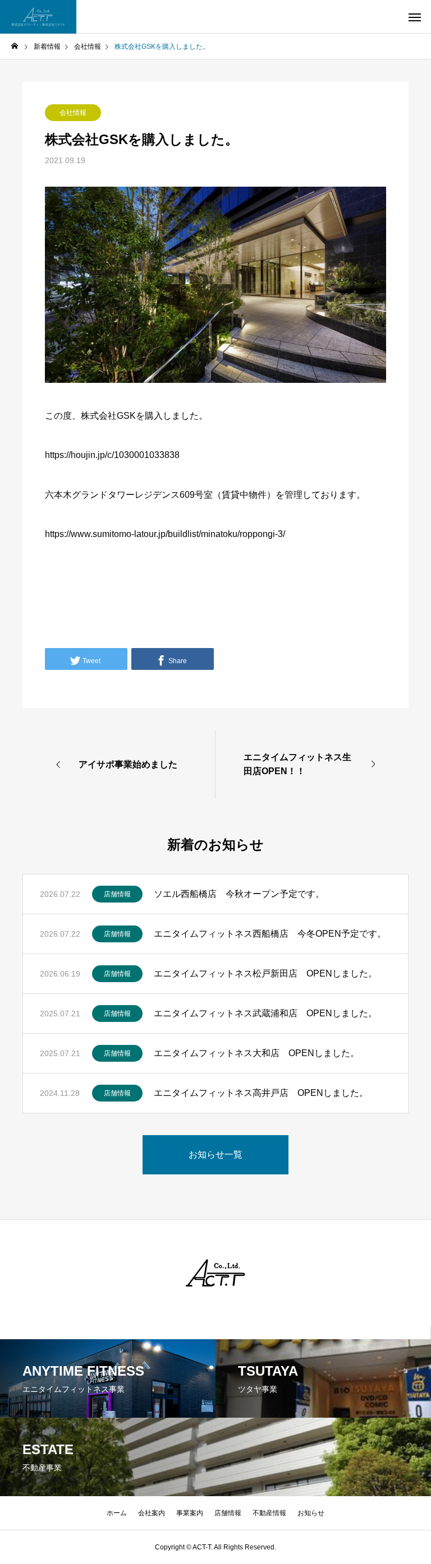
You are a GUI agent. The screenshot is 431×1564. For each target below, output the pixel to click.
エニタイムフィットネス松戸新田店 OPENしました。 (265, 973)
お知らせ (310, 1513)
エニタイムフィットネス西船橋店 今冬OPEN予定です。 (270, 933)
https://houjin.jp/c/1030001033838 (112, 455)
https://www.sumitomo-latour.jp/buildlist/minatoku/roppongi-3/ (165, 534)
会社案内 (151, 1513)
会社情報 (72, 113)
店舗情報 (117, 894)
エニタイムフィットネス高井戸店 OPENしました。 (261, 1093)
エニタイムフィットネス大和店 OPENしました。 (256, 1053)
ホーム (117, 1513)
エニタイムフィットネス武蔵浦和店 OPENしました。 (265, 1013)
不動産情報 (269, 1513)
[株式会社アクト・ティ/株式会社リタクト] (38, 17)
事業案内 (189, 1513)
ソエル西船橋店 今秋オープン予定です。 (243, 894)
